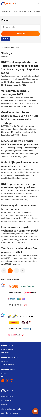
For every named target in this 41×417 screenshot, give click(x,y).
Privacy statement (7, 396)
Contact (4, 373)
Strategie (5, 39)
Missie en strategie (7, 349)
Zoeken (19, 34)
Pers (2, 376)
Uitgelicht (5, 11)
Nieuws (37, 11)
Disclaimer (4, 405)
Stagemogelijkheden (7, 364)
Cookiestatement (6, 400)
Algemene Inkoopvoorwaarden (11, 409)
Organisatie (5, 352)
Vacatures (4, 361)
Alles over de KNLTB (21, 11)
